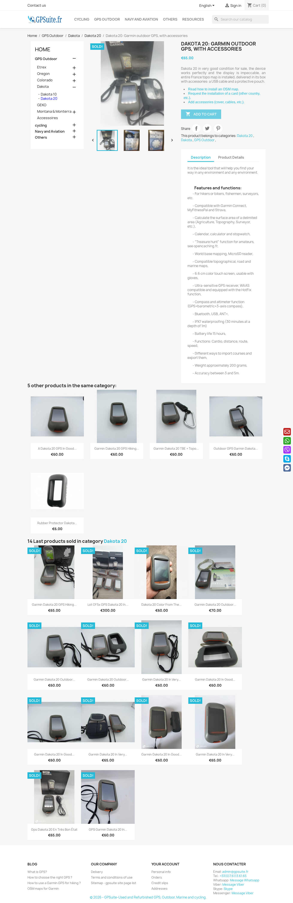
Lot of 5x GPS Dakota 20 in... (108, 605)
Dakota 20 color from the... (161, 605)
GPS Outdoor (107, 19)
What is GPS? (37, 872)
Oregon (43, 73)
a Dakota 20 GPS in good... (57, 448)
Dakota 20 (49, 98)
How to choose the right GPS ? (49, 877)
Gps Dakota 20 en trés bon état (54, 829)
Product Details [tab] (231, 157)
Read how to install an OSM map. (213, 89)
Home (42, 49)
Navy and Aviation (141, 19)
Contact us (36, 5)
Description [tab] (201, 157)
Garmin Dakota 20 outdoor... (215, 605)
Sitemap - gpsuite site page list (113, 883)
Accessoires (47, 117)
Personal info (161, 872)
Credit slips (159, 883)
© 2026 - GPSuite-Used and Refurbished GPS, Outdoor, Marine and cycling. (148, 897)
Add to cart (201, 114)
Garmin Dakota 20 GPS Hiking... (116, 448)
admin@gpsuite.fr (235, 872)
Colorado (45, 80)
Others (170, 19)
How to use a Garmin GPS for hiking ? (54, 883)
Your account (165, 864)
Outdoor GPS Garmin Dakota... (236, 448)
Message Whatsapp (244, 880)
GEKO (41, 105)
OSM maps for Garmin (43, 888)
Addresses (159, 888)
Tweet (207, 128)
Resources (193, 19)
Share (196, 128)
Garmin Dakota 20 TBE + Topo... (176, 448)
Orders (156, 877)
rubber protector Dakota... (57, 523)
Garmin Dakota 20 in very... (161, 679)
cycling (81, 19)
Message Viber (233, 884)
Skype (228, 889)
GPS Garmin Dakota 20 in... (108, 829)
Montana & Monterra (54, 111)
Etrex (41, 67)
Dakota (43, 86)
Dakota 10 (49, 94)
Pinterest (218, 128)
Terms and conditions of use (112, 877)
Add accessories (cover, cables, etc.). (216, 102)
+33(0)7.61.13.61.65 (233, 876)
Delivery (97, 872)
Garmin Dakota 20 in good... (215, 679)
